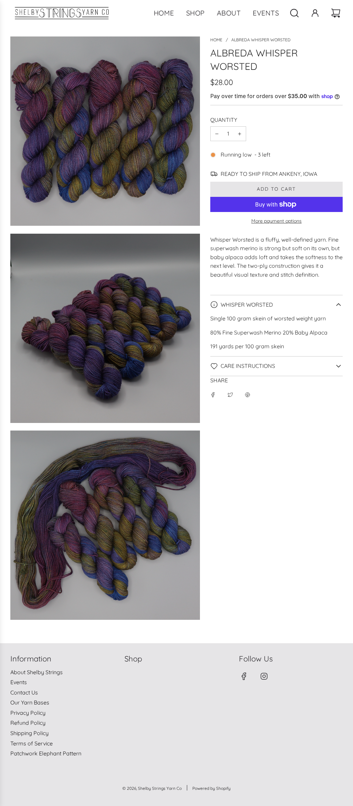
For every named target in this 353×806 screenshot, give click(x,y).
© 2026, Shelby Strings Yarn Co (152, 788)
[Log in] (315, 13)
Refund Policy (28, 722)
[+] (239, 134)
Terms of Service (31, 743)
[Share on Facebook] (213, 394)
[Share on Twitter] (230, 394)
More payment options (276, 221)
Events (18, 682)
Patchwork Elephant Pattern (45, 753)
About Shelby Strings (36, 672)
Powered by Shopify (211, 788)
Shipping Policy (29, 733)
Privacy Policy (28, 712)
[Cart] (336, 13)
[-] (217, 134)
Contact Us (24, 692)
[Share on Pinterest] (247, 394)
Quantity (223, 119)
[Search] (294, 13)
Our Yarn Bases (29, 702)
